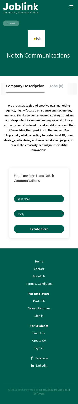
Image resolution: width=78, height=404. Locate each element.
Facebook (41, 358)
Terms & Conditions (39, 283)
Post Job (39, 301)
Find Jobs (39, 333)
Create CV (39, 340)
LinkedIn (41, 365)
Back (13, 23)
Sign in (39, 315)
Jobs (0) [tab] (56, 85)
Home (39, 261)
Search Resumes (39, 308)
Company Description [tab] (25, 85)
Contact (39, 268)
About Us (39, 276)
